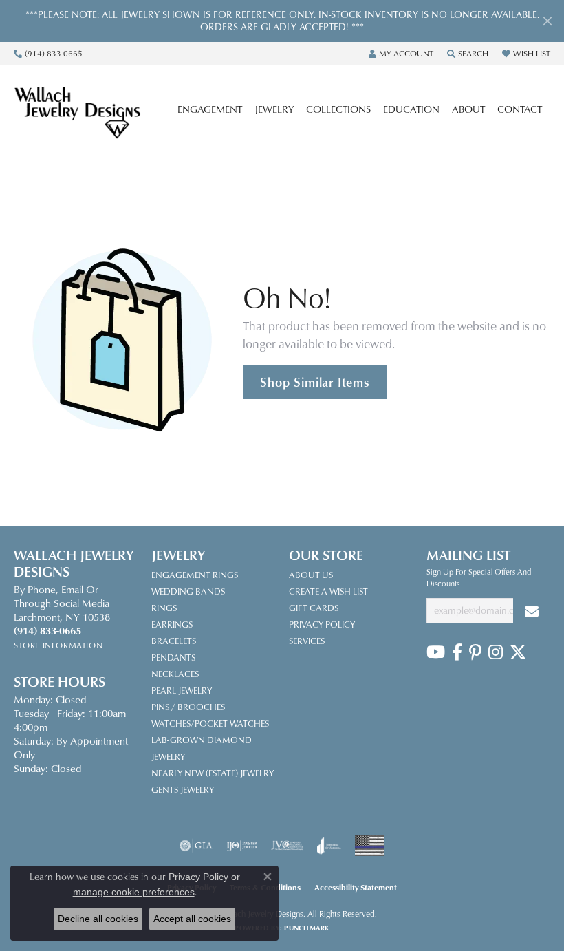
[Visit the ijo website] (241, 845)
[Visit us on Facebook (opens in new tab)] (457, 652)
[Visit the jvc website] (287, 845)
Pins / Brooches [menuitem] (188, 707)
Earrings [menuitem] (172, 624)
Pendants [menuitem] (173, 657)
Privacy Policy (322, 624)
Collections (338, 109)
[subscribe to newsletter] (531, 610)
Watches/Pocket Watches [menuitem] (210, 723)
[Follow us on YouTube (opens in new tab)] (435, 652)
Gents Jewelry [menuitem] (182, 789)
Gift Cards (313, 607)
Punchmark (306, 927)
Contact (519, 109)
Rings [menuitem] (164, 607)
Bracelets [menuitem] (173, 640)
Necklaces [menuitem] (175, 673)
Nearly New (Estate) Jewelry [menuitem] (212, 773)
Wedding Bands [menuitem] (188, 591)
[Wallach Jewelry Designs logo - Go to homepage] (84, 109)
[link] (48, 53)
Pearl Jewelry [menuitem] (181, 690)
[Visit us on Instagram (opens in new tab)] (495, 652)
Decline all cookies (98, 918)
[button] (401, 53)
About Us (311, 574)
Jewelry (274, 109)
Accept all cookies (192, 918)
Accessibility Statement (355, 887)
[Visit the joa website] (329, 845)
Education (411, 109)
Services (307, 640)
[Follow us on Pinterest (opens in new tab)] (475, 652)
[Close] (547, 21)
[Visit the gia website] (196, 845)
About (468, 109)
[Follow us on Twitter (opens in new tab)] (518, 652)
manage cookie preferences (134, 891)
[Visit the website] (369, 845)
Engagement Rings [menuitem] (194, 574)
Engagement (209, 109)
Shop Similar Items (314, 382)
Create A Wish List (328, 591)
